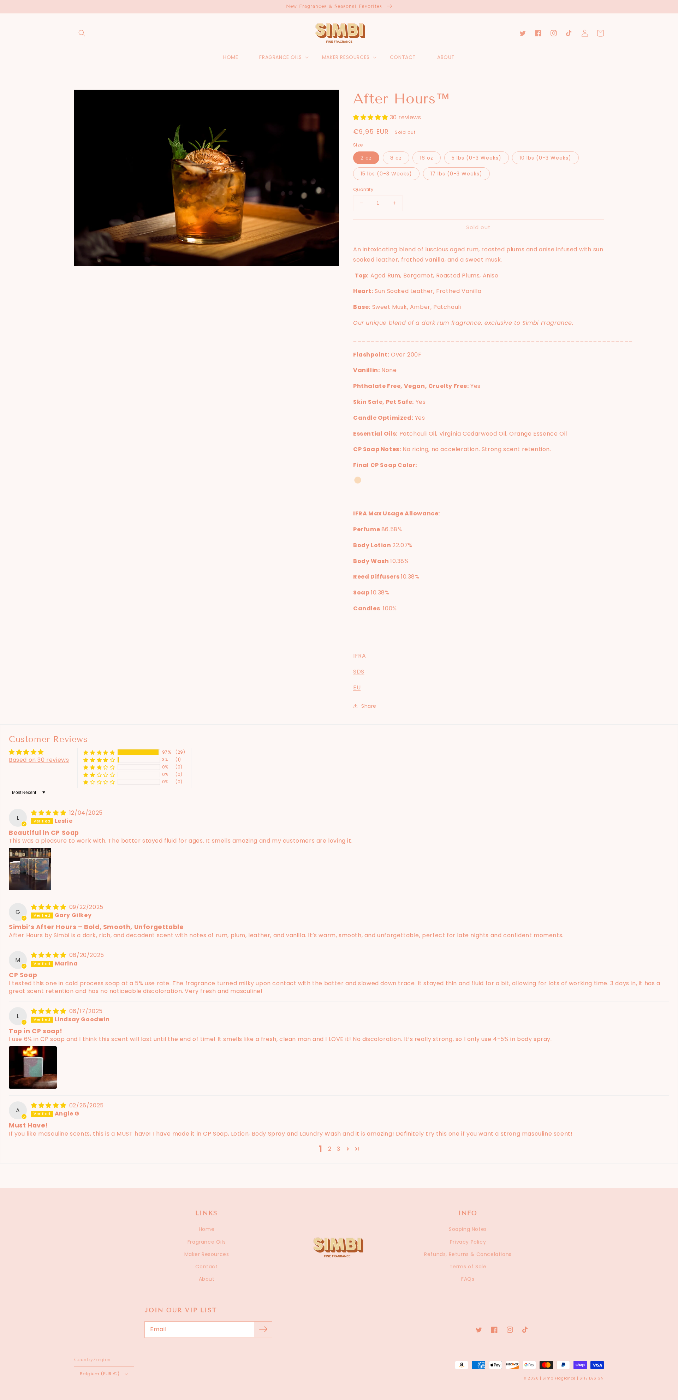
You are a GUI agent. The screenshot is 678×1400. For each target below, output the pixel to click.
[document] (206, 180)
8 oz (396, 157)
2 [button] (330, 1149)
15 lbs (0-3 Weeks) (386, 173)
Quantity (363, 189)
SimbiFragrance (559, 1378)
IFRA (359, 656)
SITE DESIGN (591, 1378)
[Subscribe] (263, 1329)
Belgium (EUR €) (99, 1373)
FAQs (467, 1278)
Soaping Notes (468, 1229)
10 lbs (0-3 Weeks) (545, 157)
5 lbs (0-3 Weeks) (476, 157)
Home (206, 1229)
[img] (49, 813)
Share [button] (368, 706)
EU (357, 687)
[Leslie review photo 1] (30, 869)
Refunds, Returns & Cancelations (468, 1254)
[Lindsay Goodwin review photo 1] (33, 1067)
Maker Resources (206, 1254)
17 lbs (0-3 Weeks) (456, 173)
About (207, 1278)
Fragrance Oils (207, 1241)
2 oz (366, 157)
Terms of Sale (468, 1266)
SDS (358, 672)
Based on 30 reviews (39, 760)
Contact (206, 1266)
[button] (82, 33)
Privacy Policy (468, 1241)
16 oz (426, 157)
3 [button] (338, 1149)
